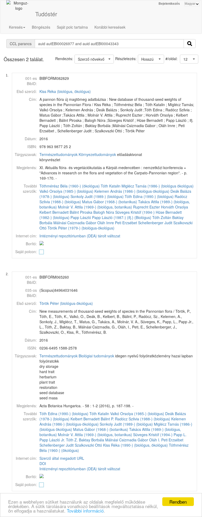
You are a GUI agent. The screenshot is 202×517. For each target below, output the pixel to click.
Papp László (80, 217)
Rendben (178, 501)
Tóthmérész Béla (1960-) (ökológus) (69, 186)
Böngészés (41, 27)
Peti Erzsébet (126, 222)
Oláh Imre (105, 222)
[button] (189, 59)
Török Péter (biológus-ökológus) (66, 303)
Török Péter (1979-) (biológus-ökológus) (81, 228)
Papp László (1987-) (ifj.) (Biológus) (121, 217)
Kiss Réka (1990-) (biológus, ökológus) (135, 445)
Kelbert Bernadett (54, 212)
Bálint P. (107, 418)
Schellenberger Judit (155, 222)
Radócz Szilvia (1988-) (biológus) (142, 418)
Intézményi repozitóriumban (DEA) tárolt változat (79, 235)
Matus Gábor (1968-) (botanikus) (109, 201)
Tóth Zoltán (161, 217)
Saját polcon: (26, 251)
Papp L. (180, 434)
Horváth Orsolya (174, 207)
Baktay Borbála (91, 439)
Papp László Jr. (52, 439)
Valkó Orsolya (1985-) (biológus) (66, 191)
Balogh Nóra (103, 212)
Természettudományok (58, 154)
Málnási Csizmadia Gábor (74, 222)
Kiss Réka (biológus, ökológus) (65, 91)
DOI (42, 463)
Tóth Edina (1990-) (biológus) (149, 196)
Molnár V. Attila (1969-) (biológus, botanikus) (95, 207)
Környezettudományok (97, 154)
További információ (85, 510)
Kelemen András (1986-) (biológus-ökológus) (131, 191)
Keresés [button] (16, 27)
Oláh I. (154, 439)
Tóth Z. (72, 439)
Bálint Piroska (81, 212)
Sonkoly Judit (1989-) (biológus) (97, 196)
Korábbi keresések (109, 27)
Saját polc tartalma (72, 27)
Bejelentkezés (169, 4)
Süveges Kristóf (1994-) (135, 212)
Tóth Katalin (110, 186)
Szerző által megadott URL (61, 458)
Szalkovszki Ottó (88, 445)
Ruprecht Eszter (146, 207)
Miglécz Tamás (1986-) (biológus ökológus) (158, 186)
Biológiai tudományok (96, 355)
